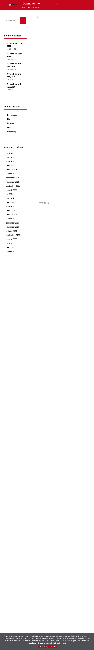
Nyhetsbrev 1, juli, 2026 (15, 44)
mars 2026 (10, 165)
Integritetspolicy (50, 646)
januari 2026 (11, 174)
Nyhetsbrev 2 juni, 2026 (15, 55)
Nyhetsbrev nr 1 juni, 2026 (14, 65)
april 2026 (10, 161)
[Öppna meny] (57, 5)
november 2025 (12, 182)
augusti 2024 (11, 190)
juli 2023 (9, 243)
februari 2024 (11, 215)
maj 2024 (10, 202)
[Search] (23, 20)
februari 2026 (11, 170)
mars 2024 (10, 210)
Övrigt (9, 127)
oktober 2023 (11, 231)
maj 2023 (10, 247)
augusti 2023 (11, 239)
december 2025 (12, 178)
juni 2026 (10, 157)
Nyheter (10, 123)
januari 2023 (11, 251)
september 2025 (13, 186)
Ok (40, 646)
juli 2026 (9, 153)
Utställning (11, 131)
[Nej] (91, 641)
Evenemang (12, 115)
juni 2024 (10, 198)
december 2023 (12, 223)
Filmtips (10, 119)
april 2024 (10, 206)
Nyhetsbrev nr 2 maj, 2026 (14, 75)
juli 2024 (9, 194)
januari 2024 (11, 219)
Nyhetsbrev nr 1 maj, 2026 (14, 85)
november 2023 (12, 227)
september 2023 (13, 235)
